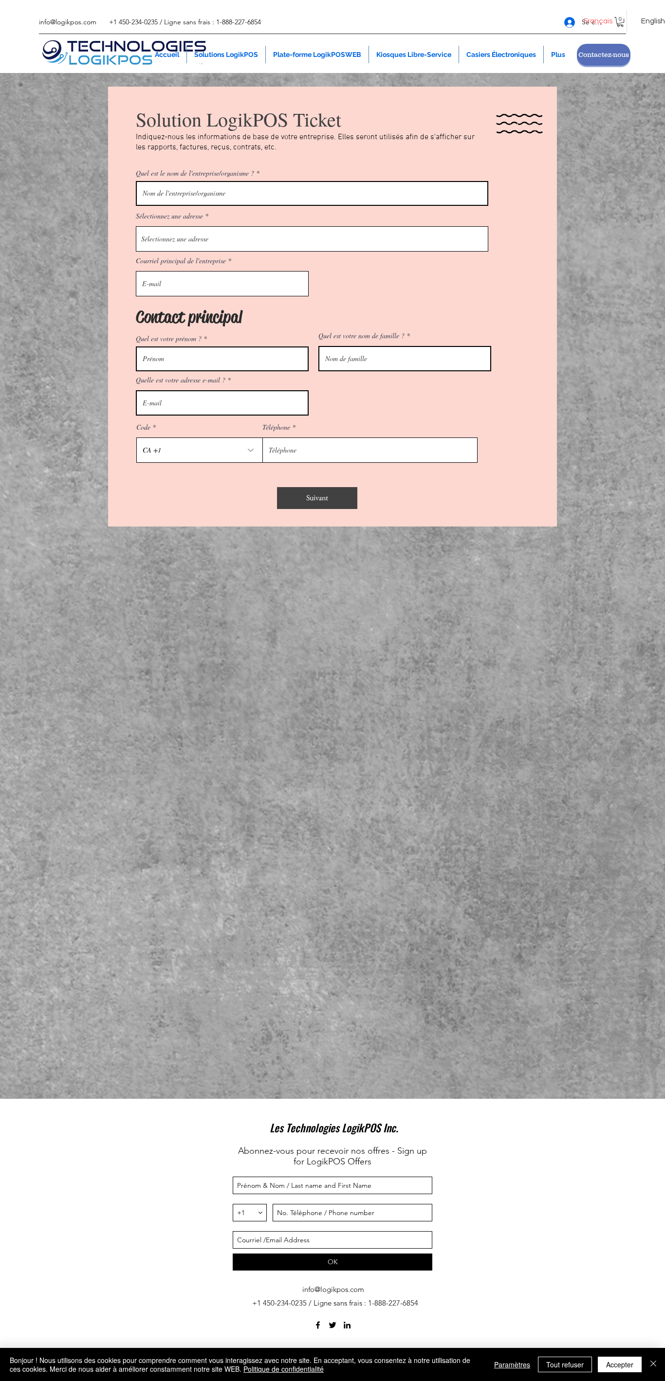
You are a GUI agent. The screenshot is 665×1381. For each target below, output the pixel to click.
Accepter (619, 1364)
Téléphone (276, 427)
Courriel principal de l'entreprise (181, 260)
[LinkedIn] (347, 1325)
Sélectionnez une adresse (169, 216)
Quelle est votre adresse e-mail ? (180, 380)
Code (143, 427)
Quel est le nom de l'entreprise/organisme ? (195, 173)
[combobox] (312, 239)
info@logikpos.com (67, 22)
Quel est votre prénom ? (169, 338)
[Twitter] (332, 1325)
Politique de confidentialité (283, 1369)
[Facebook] (318, 1325)
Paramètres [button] (512, 1364)
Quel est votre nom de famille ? (361, 335)
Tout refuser (565, 1364)
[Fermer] (653, 1364)
